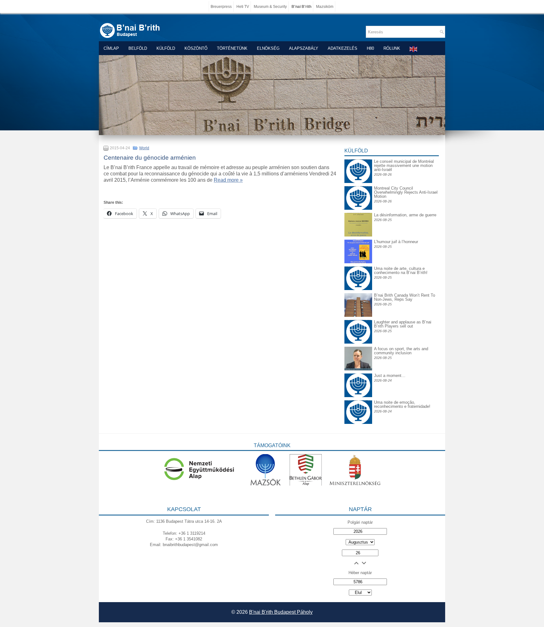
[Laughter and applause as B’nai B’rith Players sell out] (358, 319)
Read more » (228, 180)
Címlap (111, 48)
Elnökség (268, 48)
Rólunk (391, 48)
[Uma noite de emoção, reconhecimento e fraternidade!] (358, 405)
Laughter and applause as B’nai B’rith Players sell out (402, 324)
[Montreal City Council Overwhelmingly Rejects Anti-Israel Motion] (358, 191)
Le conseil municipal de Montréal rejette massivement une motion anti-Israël (404, 165)
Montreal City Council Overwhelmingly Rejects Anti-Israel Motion (406, 192)
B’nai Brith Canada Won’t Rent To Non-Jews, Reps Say (404, 297)
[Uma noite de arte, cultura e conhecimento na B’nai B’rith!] (358, 271)
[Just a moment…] (358, 395)
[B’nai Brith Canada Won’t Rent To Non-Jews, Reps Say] (358, 315)
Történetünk (232, 48)
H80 (370, 48)
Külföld (165, 48)
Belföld (137, 48)
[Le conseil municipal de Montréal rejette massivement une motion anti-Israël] (358, 164)
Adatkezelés (342, 48)
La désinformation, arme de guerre (405, 215)
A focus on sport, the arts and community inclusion (401, 350)
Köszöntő (195, 48)
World (144, 148)
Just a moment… (389, 375)
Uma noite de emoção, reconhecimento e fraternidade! (402, 404)
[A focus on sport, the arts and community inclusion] (358, 369)
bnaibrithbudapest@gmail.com (190, 544)
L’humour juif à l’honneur (396, 241)
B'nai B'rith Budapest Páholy (281, 612)
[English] (413, 49)
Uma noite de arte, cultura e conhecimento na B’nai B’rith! (401, 270)
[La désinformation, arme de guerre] (358, 235)
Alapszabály (303, 48)
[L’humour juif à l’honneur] (358, 261)
